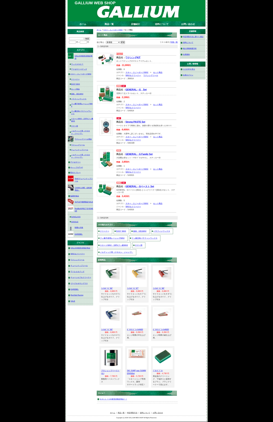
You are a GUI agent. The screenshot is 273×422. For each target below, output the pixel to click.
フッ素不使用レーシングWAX (112, 238)
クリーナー (104, 231)
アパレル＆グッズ (77, 271)
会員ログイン (188, 75)
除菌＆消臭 (79, 227)
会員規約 (186, 54)
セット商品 (157, 72)
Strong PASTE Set (135, 122)
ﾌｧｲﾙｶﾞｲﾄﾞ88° (159, 288)
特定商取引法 (132, 413)
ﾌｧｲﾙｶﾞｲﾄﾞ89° (107, 329)
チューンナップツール (79, 150)
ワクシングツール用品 (83, 139)
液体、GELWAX (139, 231)
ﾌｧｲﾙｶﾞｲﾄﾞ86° (107, 288)
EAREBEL (79, 234)
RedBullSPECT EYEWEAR (84, 210)
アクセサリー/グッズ (79, 69)
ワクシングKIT (132, 57)
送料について (162, 24)
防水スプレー (75, 172)
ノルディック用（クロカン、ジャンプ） (116, 252)
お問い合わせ (188, 24)
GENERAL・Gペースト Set (139, 186)
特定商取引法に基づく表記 (193, 37)
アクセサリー (75, 162)
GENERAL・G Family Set (139, 154)
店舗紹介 (135, 24)
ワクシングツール (150, 75)
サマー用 (138, 245)
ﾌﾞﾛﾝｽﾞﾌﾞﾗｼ (158, 371)
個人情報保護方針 (190, 48)
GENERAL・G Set (136, 89)
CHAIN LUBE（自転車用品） (83, 189)
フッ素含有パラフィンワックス (144, 238)
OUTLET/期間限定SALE (84, 202)
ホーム (82, 24)
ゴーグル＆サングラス (79, 283)
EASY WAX (121, 231)
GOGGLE (74, 222)
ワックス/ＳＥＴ (77, 64)
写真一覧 (174, 42)
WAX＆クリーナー (133, 75)
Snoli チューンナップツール (84, 180)
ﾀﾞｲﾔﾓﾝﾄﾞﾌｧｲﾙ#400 (135, 329)
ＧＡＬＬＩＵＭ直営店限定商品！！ (113, 399)
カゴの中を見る (189, 69)
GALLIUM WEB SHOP (95, 3)
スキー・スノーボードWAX (113, 30)
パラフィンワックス (161, 231)
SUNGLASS (75, 217)
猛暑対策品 (74, 196)
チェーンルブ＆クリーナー (81, 277)
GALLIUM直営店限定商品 (83, 57)
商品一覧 (109, 24)
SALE (73, 301)
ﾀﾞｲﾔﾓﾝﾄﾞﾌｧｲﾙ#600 (161, 329)
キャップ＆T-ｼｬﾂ (76, 167)
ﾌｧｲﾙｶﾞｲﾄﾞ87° (133, 288)
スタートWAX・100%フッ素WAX (114, 245)
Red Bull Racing (77, 295)
